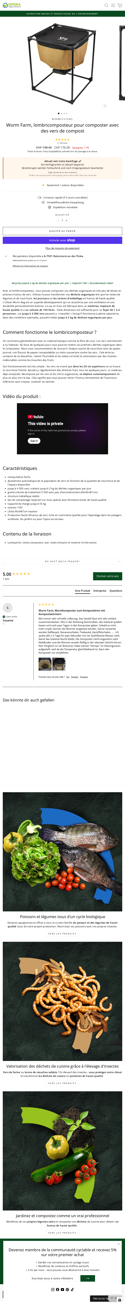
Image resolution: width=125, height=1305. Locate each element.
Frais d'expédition (52, 151)
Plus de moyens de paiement (63, 248)
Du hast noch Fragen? (62, 561)
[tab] (82, 591)
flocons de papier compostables (36, 352)
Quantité (62, 215)
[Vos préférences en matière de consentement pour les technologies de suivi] (119, 1299)
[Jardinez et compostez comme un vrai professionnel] (62, 1150)
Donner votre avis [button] (108, 576)
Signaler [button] (74, 677)
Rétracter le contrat (105, 1298)
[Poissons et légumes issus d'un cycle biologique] (62, 851)
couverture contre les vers (82, 352)
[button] (62, 141)
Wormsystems (62, 119)
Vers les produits (62, 933)
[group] (20, 574)
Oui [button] (67, 677)
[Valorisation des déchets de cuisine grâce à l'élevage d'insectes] (62, 1001)
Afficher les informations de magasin (30, 266)
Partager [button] (84, 677)
